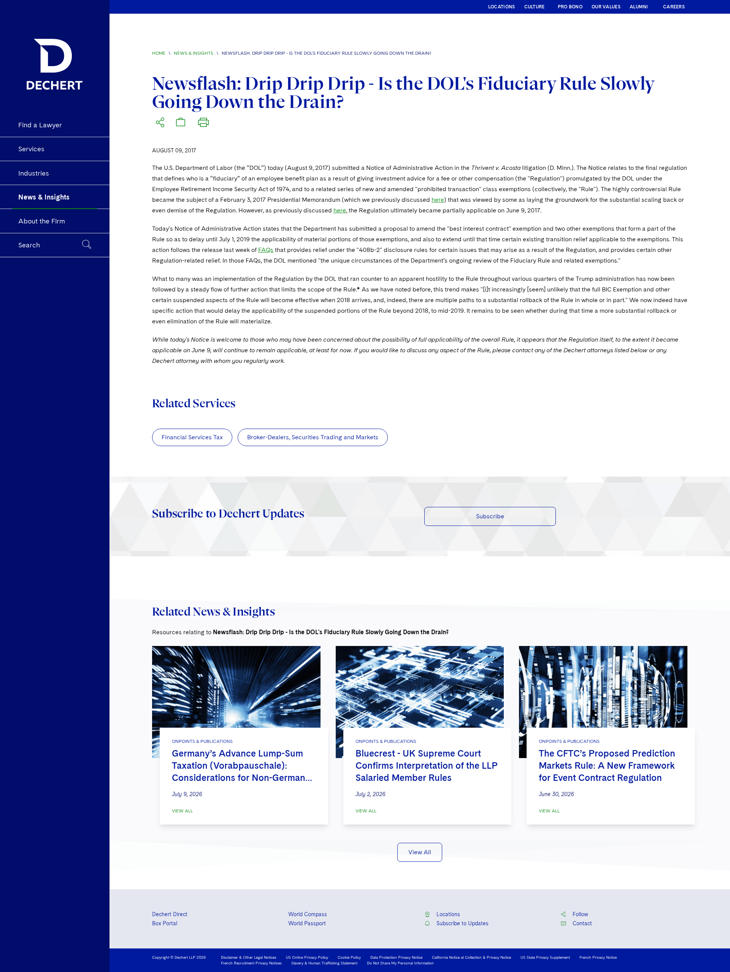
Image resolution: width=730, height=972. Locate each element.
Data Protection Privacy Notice (396, 957)
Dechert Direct (169, 914)
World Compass (307, 914)
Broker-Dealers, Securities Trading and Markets (312, 437)
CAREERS (674, 6)
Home (158, 53)
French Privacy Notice (598, 957)
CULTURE (534, 6)
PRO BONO (570, 6)
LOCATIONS (501, 6)
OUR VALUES (606, 6)
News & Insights (193, 53)
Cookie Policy (349, 957)
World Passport (307, 923)
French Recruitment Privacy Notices (251, 963)
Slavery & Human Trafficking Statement (324, 963)
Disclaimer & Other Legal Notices (248, 957)
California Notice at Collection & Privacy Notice (471, 957)
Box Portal (164, 923)
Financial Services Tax (192, 437)
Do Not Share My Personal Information (400, 963)
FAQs (265, 249)
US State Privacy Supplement (545, 957)
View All (182, 811)
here (438, 199)
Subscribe (490, 516)
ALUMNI (639, 6)
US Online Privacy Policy (307, 957)
